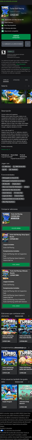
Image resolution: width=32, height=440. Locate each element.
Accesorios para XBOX (7, 415)
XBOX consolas (4, 413)
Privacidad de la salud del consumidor (11, 432)
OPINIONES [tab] (16, 80)
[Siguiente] (29, 86)
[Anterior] (25, 86)
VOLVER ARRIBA (16, 228)
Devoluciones (8, 424)
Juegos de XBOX (15, 413)
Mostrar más (4, 149)
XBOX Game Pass (25, 413)
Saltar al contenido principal (8, 1)
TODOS (10, 51)
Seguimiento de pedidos (19, 424)
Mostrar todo (19, 316)
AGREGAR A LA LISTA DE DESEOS (13, 44)
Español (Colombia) (6, 428)
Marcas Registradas (26, 437)
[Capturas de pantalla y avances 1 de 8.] (13, 97)
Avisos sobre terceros (6, 439)
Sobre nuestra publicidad (21, 439)
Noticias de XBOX (19, 415)
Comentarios (14, 417)
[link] (9, 331)
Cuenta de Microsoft (6, 422)
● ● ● (28, 43)
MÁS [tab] (26, 80)
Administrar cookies (6, 437)
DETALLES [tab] (6, 80)
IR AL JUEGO (16, 264)
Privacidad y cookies (20, 435)
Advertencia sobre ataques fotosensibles (19, 420)
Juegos (2, 426)
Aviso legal (16, 437)
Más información (20, 64)
